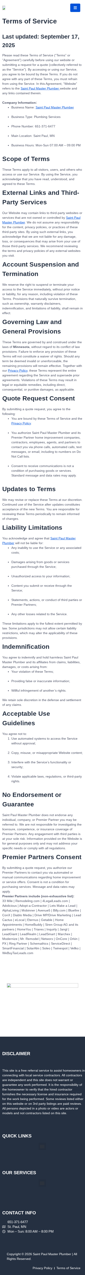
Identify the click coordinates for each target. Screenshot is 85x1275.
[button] (42, 1146)
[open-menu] (75, 7)
